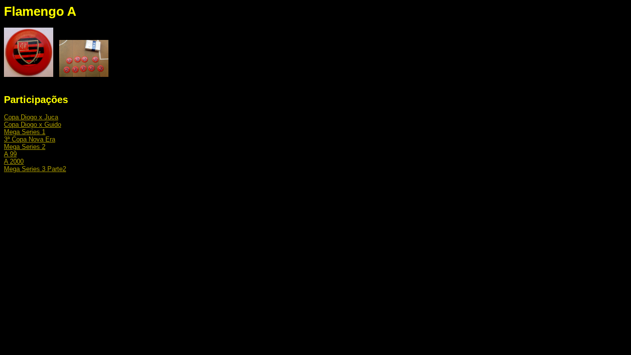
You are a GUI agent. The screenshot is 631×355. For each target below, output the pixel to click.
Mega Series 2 (24, 146)
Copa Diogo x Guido (32, 124)
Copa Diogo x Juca (31, 117)
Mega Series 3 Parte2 (35, 169)
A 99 (10, 154)
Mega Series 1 (24, 132)
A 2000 (14, 161)
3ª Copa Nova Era (29, 139)
